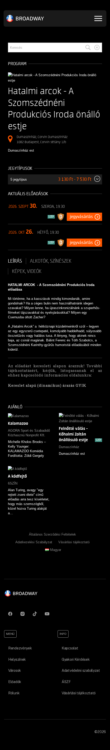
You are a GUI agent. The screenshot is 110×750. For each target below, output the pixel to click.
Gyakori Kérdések (76, 659)
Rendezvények (20, 648)
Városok (14, 670)
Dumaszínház (69, 447)
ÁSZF (66, 682)
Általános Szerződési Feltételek (52, 534)
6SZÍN (12, 483)
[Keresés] (88, 47)
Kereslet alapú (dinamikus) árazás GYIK (47, 385)
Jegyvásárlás (81, 216)
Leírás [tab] (15, 261)
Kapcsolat (70, 648)
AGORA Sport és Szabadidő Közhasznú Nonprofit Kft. (29, 433)
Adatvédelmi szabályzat (81, 670)
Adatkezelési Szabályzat (33, 542)
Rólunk (13, 693)
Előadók (14, 682)
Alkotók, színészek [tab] (50, 261)
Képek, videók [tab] (26, 271)
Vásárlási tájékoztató (74, 542)
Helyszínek (17, 659)
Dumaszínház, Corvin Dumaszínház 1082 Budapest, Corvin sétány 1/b (42, 139)
